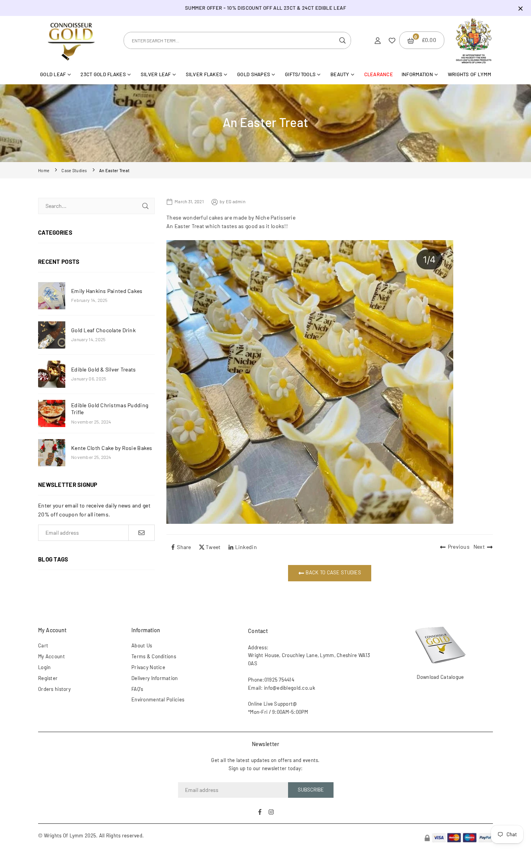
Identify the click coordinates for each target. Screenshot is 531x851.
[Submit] (145, 206)
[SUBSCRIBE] (141, 533)
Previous (459, 546)
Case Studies (74, 170)
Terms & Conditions (153, 656)
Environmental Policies (157, 699)
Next (479, 546)
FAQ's (137, 689)
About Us (141, 645)
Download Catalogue (440, 677)
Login (44, 667)
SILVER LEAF (156, 74)
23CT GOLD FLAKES (103, 74)
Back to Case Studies (332, 573)
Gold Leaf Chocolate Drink (103, 330)
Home (43, 170)
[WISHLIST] (392, 40)
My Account (51, 656)
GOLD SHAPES (253, 74)
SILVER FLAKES (204, 74)
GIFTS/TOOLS (300, 74)
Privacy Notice (148, 667)
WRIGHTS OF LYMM (469, 74)
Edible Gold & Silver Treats (103, 369)
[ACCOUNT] (377, 40)
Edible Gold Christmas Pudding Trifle (109, 408)
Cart (43, 645)
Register (48, 678)
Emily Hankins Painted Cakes (107, 291)
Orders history (54, 689)
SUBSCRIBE (311, 789)
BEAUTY (339, 74)
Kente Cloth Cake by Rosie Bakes (111, 448)
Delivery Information (154, 678)
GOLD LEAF (53, 74)
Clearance (378, 74)
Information (417, 74)
